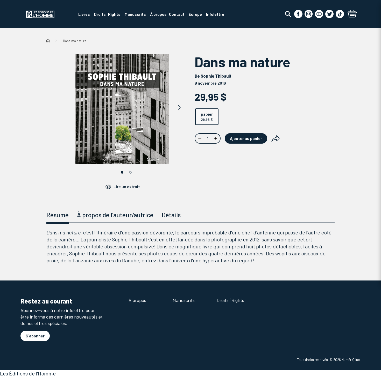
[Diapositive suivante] (179, 108)
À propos (137, 300)
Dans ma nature (74, 41)
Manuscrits (184, 300)
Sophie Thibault (216, 75)
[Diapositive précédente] (65, 108)
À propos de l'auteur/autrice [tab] (115, 215)
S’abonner (35, 335)
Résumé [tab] (57, 215)
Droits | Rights (230, 300)
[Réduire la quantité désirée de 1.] (199, 138)
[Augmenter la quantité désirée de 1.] (216, 138)
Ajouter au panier (246, 138)
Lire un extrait (127, 186)
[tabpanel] (190, 246)
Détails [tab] (171, 215)
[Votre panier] (352, 14)
